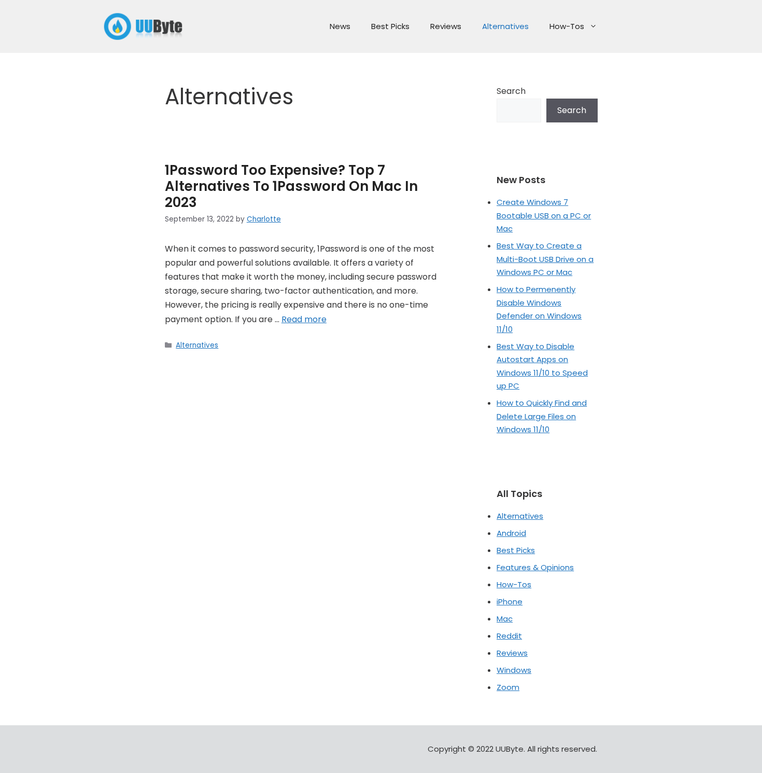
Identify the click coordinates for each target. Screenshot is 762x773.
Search (511, 91)
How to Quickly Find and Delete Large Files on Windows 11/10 (542, 416)
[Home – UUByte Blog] (143, 26)
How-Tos (566, 26)
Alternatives (505, 26)
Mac (505, 618)
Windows (514, 670)
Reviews (445, 26)
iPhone (510, 601)
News (340, 26)
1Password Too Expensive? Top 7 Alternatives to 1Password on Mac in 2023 (291, 186)
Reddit (509, 635)
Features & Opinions (535, 567)
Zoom (508, 687)
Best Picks (390, 26)
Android (511, 533)
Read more (304, 319)
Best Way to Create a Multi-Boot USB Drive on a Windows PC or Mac (545, 259)
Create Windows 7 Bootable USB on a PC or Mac (544, 215)
